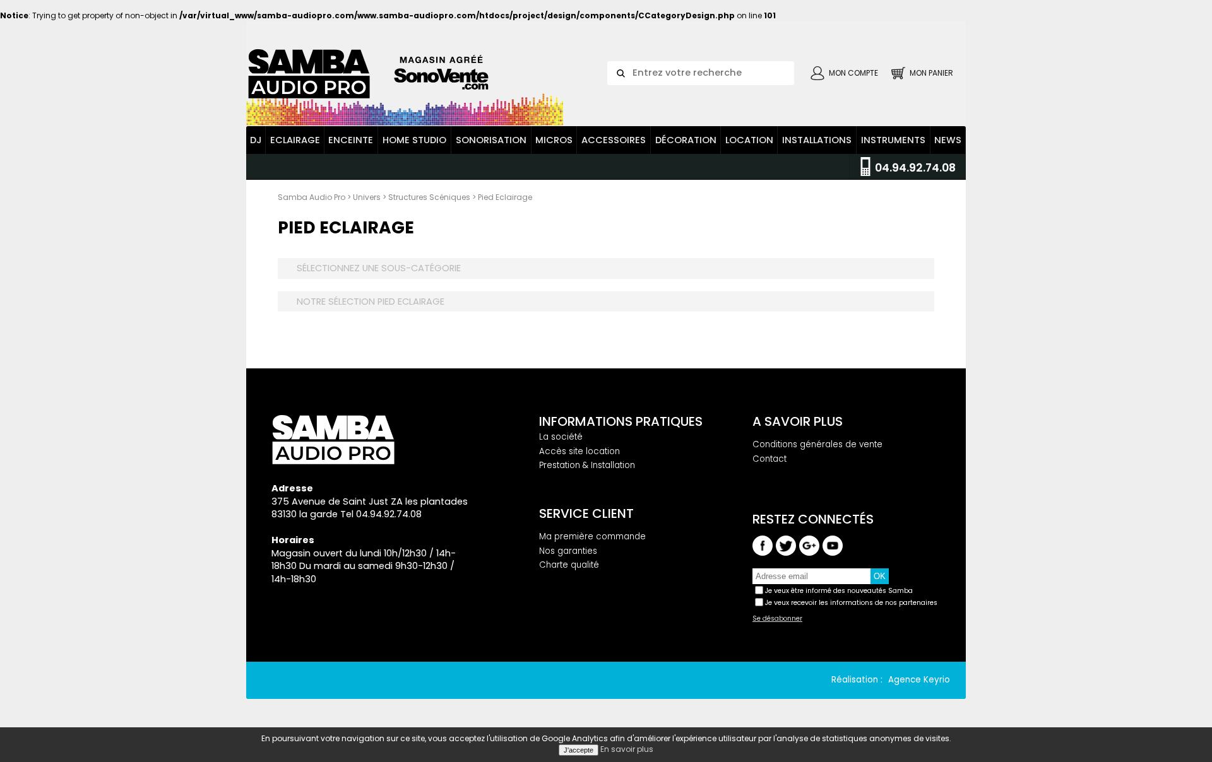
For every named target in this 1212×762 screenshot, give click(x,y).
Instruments (893, 140)
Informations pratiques (621, 421)
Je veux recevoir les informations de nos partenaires (851, 602)
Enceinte (350, 140)
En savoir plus (626, 749)
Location (749, 140)
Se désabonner (777, 618)
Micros (554, 140)
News (947, 140)
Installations (817, 140)
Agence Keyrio (919, 680)
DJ (256, 140)
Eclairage (295, 140)
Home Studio (414, 140)
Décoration (685, 140)
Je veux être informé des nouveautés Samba (839, 590)
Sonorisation (491, 140)
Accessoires (613, 140)
